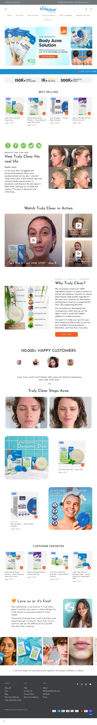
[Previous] (10, 362)
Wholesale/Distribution (51, 691)
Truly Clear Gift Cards (13, 700)
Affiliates (46, 694)
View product (66, 113)
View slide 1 (60, 477)
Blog (6, 694)
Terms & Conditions (31, 697)
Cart (6, 691)
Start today (66, 334)
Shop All (8, 688)
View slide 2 (66, 477)
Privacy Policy (29, 694)
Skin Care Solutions (12, 697)
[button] (5, 9)
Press (45, 697)
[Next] (87, 362)
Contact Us (28, 691)
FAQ (25, 688)
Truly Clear (13, 709)
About (45, 688)
